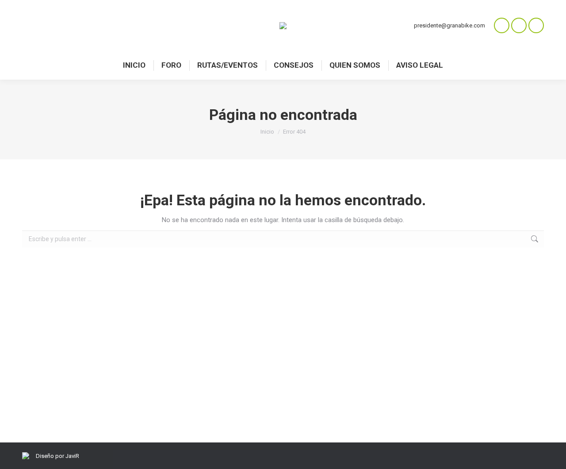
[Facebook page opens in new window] (519, 25)
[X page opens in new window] (536, 25)
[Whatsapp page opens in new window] (501, 25)
